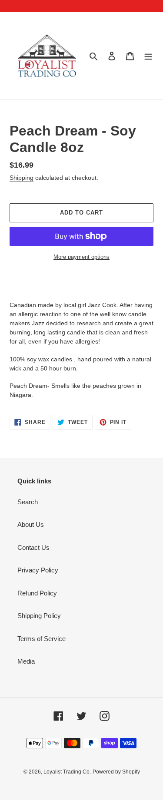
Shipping (21, 177)
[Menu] (148, 55)
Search (27, 502)
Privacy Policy (37, 570)
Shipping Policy (39, 615)
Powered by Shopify (116, 772)
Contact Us (33, 547)
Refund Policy (37, 593)
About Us (30, 524)
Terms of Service (41, 638)
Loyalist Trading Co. (67, 772)
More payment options (81, 257)
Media (26, 661)
